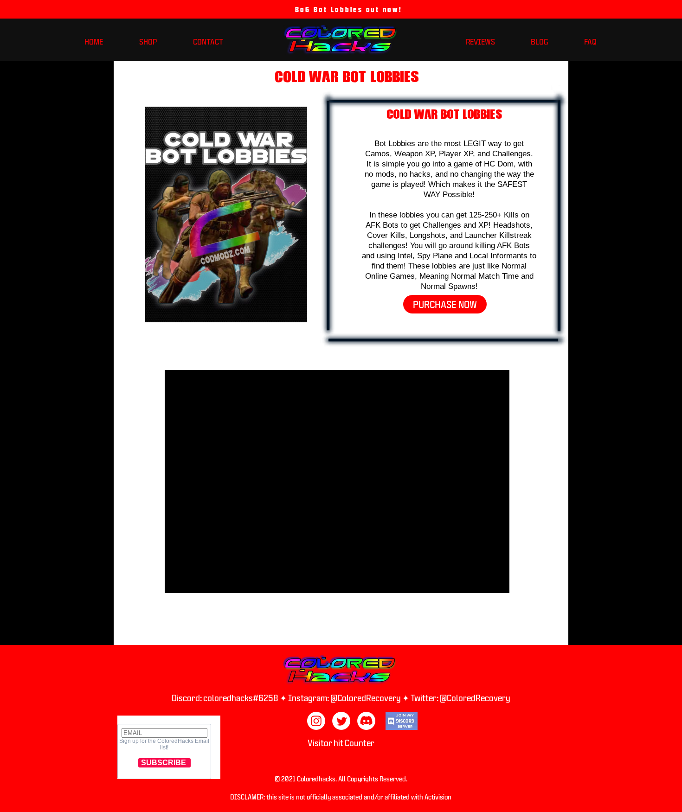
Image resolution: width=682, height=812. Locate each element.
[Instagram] (316, 721)
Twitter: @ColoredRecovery (460, 698)
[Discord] (366, 721)
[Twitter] (341, 721)
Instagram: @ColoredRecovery (345, 698)
